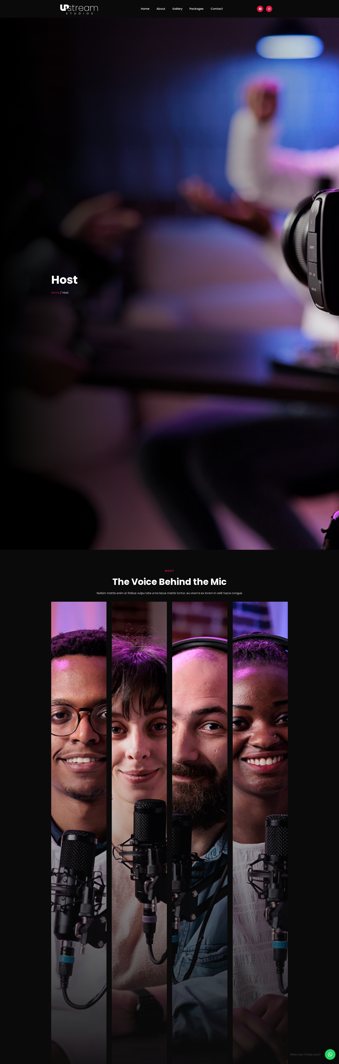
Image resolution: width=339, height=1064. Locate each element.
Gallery (177, 9)
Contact (217, 9)
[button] (330, 1054)
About (160, 9)
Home (145, 9)
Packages (196, 9)
